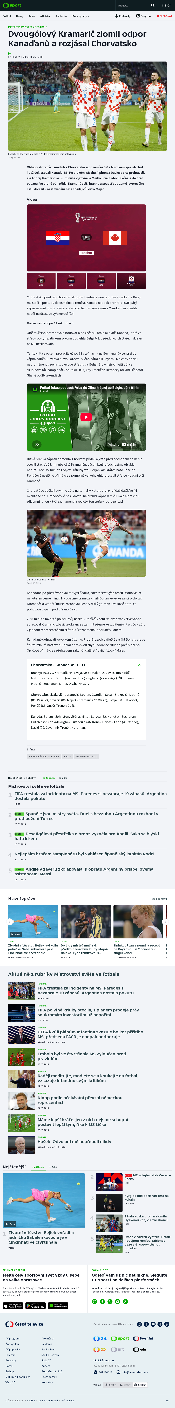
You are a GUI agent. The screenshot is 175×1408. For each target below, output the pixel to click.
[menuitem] (7, 16)
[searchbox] (133, 5)
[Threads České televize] (167, 1324)
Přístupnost (68, 1400)
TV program (12, 1338)
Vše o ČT (10, 1382)
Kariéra (46, 1366)
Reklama (47, 1344)
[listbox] (125, 1385)
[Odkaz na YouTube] (117, 1301)
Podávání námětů (52, 1371)
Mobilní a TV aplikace (17, 1377)
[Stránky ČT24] (100, 1339)
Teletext (10, 1355)
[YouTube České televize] (153, 1324)
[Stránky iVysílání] (143, 1339)
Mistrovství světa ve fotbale (27, 27)
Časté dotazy (49, 1377)
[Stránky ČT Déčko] (99, 1350)
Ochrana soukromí (48, 1400)
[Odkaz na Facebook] (102, 1301)
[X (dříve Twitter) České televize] (160, 1324)
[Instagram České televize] (139, 1324)
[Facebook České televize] (146, 1324)
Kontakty (47, 1382)
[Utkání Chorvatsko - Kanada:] (86, 543)
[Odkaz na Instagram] (94, 1301)
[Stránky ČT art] (117, 1350)
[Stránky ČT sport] (120, 1339)
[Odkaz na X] (110, 1301)
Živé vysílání (12, 1344)
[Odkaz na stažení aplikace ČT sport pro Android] (35, 1305)
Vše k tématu (159, 898)
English (31, 1400)
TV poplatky (12, 1349)
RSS (168, 1400)
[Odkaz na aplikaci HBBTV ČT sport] (58, 1305)
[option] (110, 1384)
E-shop (9, 1371)
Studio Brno (48, 1349)
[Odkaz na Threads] (125, 1301)
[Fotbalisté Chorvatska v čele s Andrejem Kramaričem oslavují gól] (87, 106)
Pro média (47, 1338)
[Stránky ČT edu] (139, 1350)
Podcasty (10, 1360)
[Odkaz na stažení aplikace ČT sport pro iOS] (13, 1305)
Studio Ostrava (50, 1355)
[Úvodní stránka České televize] (24, 1324)
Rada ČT (46, 1360)
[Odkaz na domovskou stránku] (17, 5)
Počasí (9, 1366)
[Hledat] (153, 5)
